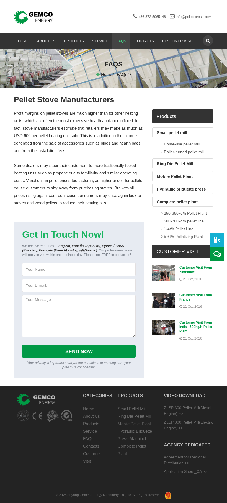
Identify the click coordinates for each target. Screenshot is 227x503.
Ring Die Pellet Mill (175, 163)
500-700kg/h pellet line (183, 221)
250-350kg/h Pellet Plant (185, 213)
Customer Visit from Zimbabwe (195, 270)
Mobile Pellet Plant (175, 176)
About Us (46, 41)
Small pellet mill (172, 132)
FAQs (121, 41)
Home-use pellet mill (181, 144)
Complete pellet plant (177, 201)
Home (23, 41)
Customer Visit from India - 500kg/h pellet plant (195, 326)
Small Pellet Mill (132, 408)
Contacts (144, 41)
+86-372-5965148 (151, 17)
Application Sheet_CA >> (185, 471)
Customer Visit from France (195, 297)
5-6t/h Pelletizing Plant (183, 236)
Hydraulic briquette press (181, 189)
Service (100, 41)
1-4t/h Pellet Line (178, 229)
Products (74, 41)
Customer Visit (177, 41)
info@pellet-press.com (193, 17)
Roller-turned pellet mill (183, 152)
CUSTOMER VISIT (177, 251)
